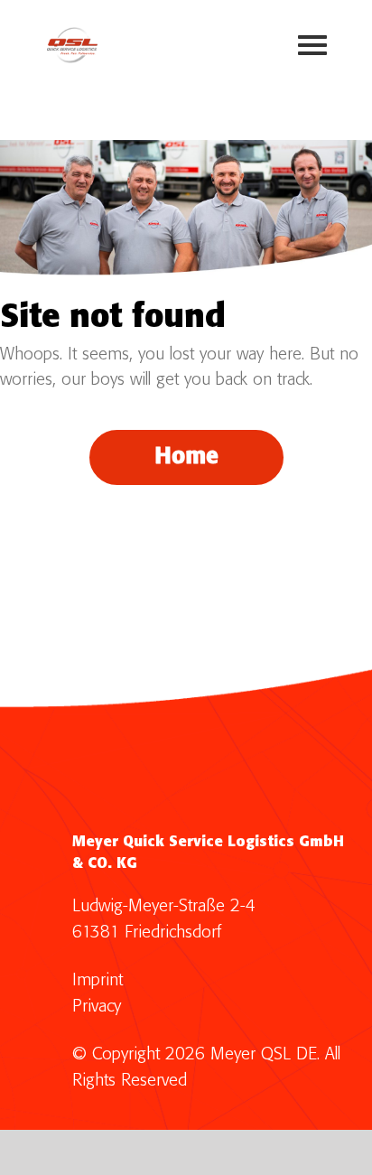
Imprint (97, 980)
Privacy (96, 1006)
